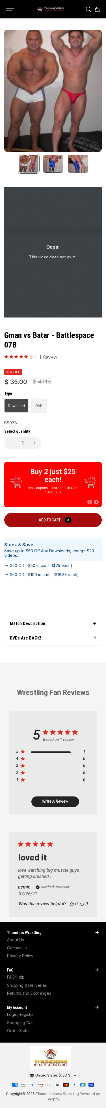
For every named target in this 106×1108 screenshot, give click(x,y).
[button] (89, 502)
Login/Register (20, 1014)
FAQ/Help (16, 977)
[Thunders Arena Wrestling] (50, 9)
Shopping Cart (20, 1022)
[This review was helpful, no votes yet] (72, 903)
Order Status (19, 1030)
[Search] (88, 9)
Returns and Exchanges (29, 993)
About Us (15, 939)
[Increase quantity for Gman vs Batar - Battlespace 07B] (34, 443)
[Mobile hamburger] (10, 9)
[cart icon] (97, 9)
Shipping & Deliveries (27, 985)
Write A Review (55, 801)
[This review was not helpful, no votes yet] (82, 903)
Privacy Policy (20, 955)
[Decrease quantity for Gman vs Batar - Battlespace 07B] (11, 443)
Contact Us (17, 947)
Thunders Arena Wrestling (57, 1094)
